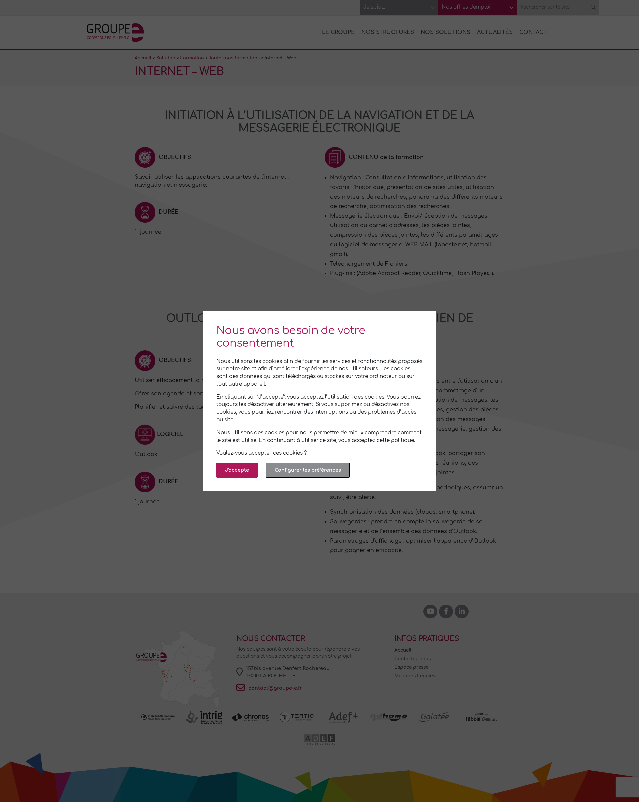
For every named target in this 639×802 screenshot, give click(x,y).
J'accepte (237, 470)
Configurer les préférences (308, 470)
